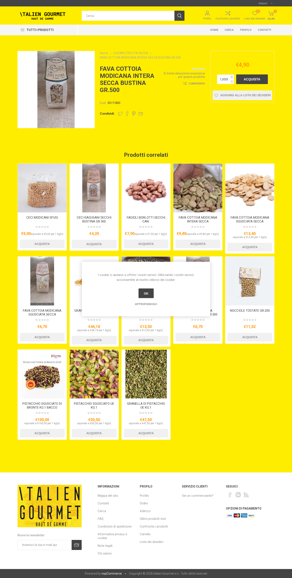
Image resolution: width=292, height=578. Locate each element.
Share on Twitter (120, 113)
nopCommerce (112, 573)
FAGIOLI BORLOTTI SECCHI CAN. (146, 219)
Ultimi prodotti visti (153, 519)
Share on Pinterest (134, 113)
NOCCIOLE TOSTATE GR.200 (250, 311)
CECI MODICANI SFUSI (42, 217)
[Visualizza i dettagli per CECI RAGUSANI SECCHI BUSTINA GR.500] (94, 188)
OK (146, 293)
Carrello (145, 534)
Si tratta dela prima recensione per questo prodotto (184, 75)
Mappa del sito (108, 496)
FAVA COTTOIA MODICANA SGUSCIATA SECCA (250, 219)
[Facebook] (230, 494)
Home (214, 29)
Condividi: (107, 114)
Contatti (264, 29)
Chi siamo (105, 553)
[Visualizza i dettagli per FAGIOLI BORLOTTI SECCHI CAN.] (146, 188)
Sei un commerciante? (198, 496)
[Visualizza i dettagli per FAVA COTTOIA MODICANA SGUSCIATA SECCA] (249, 188)
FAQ (100, 519)
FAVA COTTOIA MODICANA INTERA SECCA (198, 219)
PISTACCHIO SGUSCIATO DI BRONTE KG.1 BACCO (42, 405)
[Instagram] (238, 494)
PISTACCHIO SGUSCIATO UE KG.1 (94, 405)
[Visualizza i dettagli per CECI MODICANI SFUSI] (42, 188)
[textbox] (128, 16)
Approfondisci (146, 304)
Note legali (105, 546)
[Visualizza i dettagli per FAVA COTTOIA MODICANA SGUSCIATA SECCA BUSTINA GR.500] (42, 280)
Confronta (197, 83)
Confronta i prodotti (227, 18)
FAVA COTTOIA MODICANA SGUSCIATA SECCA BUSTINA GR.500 (42, 314)
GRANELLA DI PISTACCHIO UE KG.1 (146, 405)
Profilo (207, 18)
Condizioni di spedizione (115, 526)
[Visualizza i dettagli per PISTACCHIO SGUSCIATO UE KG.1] (94, 374)
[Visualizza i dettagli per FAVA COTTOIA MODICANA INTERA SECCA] (197, 188)
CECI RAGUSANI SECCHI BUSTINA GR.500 (94, 219)
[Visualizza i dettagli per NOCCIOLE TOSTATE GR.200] (249, 280)
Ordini (144, 503)
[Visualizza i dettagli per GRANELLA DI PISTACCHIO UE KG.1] (146, 374)
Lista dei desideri (151, 542)
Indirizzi (145, 511)
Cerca (229, 29)
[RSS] (246, 494)
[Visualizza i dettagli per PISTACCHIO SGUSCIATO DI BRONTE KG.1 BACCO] (42, 374)
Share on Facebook (127, 113)
